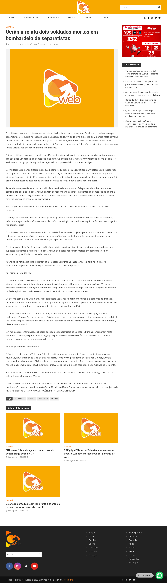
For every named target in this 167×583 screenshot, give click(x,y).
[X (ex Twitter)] (26, 566)
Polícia (72, 17)
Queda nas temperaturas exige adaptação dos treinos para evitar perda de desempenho (140, 113)
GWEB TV (89, 17)
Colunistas (93, 547)
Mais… (106, 17)
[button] (159, 575)
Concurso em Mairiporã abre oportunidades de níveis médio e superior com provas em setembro (141, 124)
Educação (93, 555)
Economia (93, 551)
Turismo (132, 555)
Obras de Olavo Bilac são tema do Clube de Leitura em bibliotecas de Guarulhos (140, 102)
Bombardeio (19, 398)
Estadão (10, 27)
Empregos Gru (31, 17)
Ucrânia (54, 398)
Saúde (131, 551)
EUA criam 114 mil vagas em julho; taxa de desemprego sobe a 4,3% (30, 452)
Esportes (53, 17)
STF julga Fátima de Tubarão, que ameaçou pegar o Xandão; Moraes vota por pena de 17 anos (89, 454)
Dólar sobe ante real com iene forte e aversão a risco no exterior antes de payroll (33, 505)
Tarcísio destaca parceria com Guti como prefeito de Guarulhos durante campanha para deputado (141, 74)
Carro (91, 536)
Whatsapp (133, 562)
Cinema (92, 543)
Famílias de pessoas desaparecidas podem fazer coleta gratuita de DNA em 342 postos (141, 84)
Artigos (92, 532)
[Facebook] (9, 566)
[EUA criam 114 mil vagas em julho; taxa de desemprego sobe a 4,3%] (33, 427)
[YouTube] (34, 566)
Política (132, 547)
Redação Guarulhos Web (18, 44)
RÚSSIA (31, 398)
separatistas (43, 398)
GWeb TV (133, 540)
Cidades (10, 17)
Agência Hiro (67, 580)
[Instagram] (17, 566)
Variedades (134, 559)
